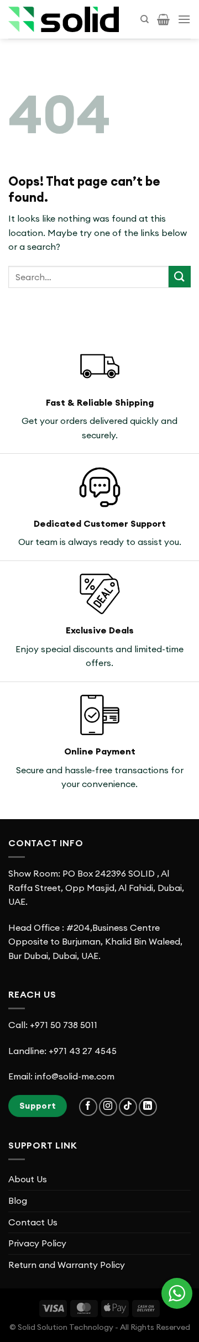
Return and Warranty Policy (66, 1264)
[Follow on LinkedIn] (148, 1107)
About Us (27, 1178)
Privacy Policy (37, 1243)
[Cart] (163, 19)
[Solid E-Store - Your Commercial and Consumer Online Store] (63, 19)
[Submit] (180, 276)
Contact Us (32, 1222)
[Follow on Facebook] (88, 1107)
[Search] (144, 19)
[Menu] (184, 19)
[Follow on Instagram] (108, 1107)
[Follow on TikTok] (128, 1107)
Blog (17, 1200)
